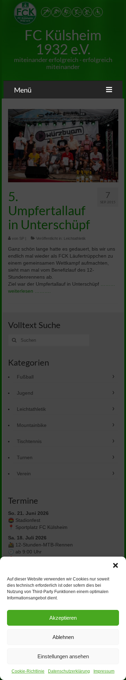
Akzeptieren (63, 618)
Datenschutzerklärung (69, 671)
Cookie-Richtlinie (28, 671)
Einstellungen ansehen (63, 656)
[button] (115, 565)
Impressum (103, 671)
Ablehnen (63, 637)
